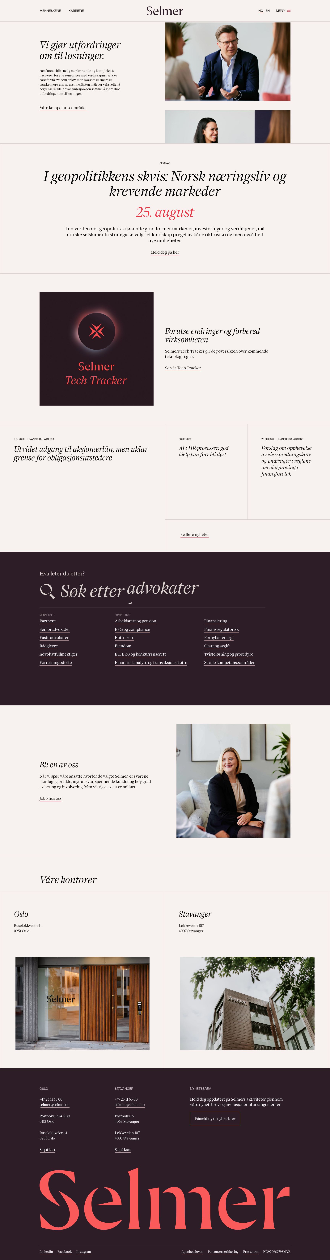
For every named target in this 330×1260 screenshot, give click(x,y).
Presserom (251, 1252)
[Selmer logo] (165, 10)
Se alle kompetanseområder (229, 662)
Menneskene (50, 10)
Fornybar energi (219, 637)
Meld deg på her (165, 252)
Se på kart (47, 1149)
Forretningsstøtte (56, 662)
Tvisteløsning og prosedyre (228, 654)
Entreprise (124, 637)
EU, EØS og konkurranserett (140, 654)
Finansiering (215, 621)
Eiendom (123, 645)
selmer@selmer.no (55, 1104)
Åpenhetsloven (192, 1252)
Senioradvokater (55, 629)
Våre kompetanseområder (63, 107)
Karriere (76, 10)
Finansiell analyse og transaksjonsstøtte (151, 662)
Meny (280, 10)
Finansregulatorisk (221, 629)
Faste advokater (54, 637)
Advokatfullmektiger (59, 654)
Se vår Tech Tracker (183, 367)
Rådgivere (49, 645)
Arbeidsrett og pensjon (135, 621)
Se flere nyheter (194, 534)
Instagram (83, 1252)
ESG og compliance (132, 629)
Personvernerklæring (223, 1252)
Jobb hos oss (50, 798)
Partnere (48, 621)
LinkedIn (46, 1252)
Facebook (64, 1252)
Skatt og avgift (217, 645)
